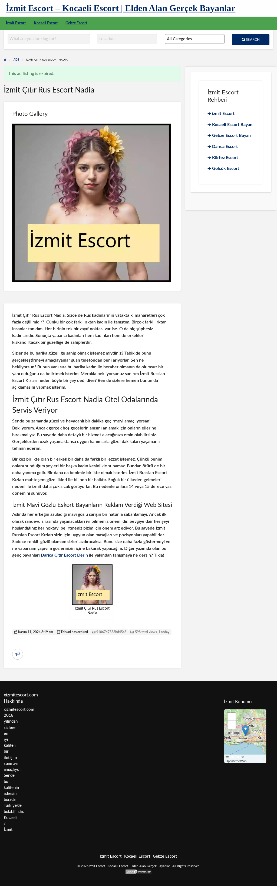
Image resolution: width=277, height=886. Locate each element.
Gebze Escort (76, 23)
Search (252, 40)
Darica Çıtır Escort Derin (64, 555)
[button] (245, 730)
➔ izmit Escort (221, 113)
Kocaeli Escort (46, 23)
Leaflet (234, 757)
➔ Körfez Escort (222, 158)
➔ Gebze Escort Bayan (229, 135)
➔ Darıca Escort (222, 146)
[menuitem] (16, 23)
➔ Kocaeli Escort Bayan (229, 125)
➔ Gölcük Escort (223, 168)
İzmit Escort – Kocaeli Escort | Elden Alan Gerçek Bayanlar (120, 8)
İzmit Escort (16, 23)
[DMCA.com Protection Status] (138, 872)
